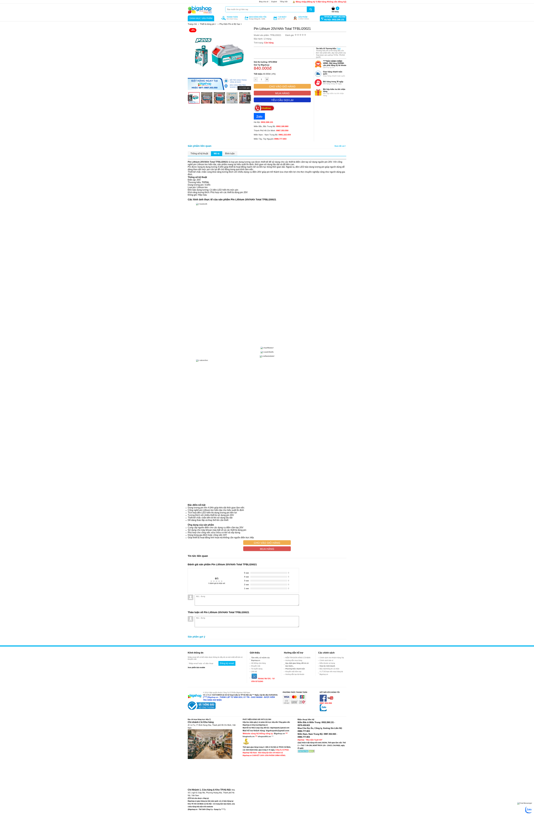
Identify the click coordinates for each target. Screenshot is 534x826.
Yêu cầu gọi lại (282, 100)
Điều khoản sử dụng (327, 663)
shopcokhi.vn (264, 736)
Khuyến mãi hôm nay (293, 672)
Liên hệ (254, 672)
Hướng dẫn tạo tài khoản (294, 674)
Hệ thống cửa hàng (258, 663)
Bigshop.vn (279, 733)
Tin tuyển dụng (256, 669)
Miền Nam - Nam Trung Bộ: (272, 135)
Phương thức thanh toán (295, 669)
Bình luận (230, 153)
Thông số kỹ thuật (199, 153)
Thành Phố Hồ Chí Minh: (271, 130)
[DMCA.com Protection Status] (306, 752)
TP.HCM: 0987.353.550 (334, 17)
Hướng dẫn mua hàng (293, 660)
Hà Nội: (263, 122)
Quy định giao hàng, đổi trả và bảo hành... (297, 664)
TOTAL (205, 182)
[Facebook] (323, 701)
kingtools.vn (249, 736)
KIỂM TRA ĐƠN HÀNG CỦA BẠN (297, 658)
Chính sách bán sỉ (326, 660)
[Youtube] (330, 701)
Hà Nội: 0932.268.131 (334, 19)
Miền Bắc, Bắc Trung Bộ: (271, 126)
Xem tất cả (339, 146)
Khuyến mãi (255, 666)
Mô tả (216, 153)
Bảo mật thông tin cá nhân (329, 669)
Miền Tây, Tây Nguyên (270, 139)
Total (339, 49)
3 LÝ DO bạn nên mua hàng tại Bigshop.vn (331, 673)
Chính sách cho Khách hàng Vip (332, 658)
